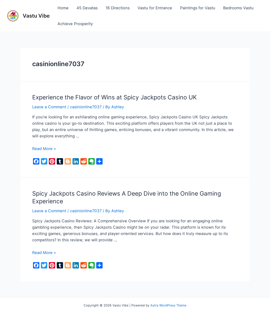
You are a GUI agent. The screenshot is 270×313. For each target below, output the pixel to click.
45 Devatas (87, 8)
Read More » (44, 148)
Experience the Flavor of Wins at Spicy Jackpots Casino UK (114, 97)
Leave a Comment (49, 107)
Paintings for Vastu (197, 8)
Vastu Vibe (36, 16)
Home (63, 8)
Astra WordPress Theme (168, 305)
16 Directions (118, 8)
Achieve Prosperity (75, 23)
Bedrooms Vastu (238, 8)
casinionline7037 (86, 107)
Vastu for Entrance (155, 8)
